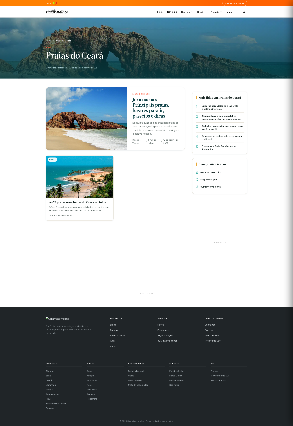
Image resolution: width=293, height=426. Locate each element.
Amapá (90, 375)
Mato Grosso (135, 380)
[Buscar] (244, 12)
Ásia (112, 340)
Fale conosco (212, 335)
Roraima (91, 394)
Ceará (49, 380)
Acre (89, 371)
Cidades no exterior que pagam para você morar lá (222, 128)
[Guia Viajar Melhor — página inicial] (57, 11)
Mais (229, 12)
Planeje (215, 12)
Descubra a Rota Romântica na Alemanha (219, 148)
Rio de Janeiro (176, 380)
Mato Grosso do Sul (138, 384)
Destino (185, 12)
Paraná (214, 371)
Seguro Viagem (208, 179)
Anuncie (209, 330)
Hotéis (160, 324)
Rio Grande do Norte (56, 403)
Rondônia (92, 389)
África (113, 346)
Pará (89, 384)
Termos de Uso (213, 340)
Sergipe (50, 408)
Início (160, 11)
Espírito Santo (176, 371)
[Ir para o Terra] (51, 3)
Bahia (48, 375)
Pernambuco (52, 394)
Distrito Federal (136, 371)
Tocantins (92, 398)
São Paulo (174, 384)
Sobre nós (210, 324)
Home (48, 40)
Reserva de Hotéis (210, 172)
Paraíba (49, 389)
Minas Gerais (176, 375)
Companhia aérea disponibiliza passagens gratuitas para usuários (221, 117)
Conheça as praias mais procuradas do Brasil (222, 138)
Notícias (172, 11)
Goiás (131, 375)
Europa (114, 330)
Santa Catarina (218, 380)
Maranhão (51, 384)
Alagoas (50, 371)
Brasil (200, 12)
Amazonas (92, 380)
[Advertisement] (219, 219)
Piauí (48, 398)
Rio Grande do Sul (220, 375)
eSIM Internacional (210, 186)
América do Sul (117, 335)
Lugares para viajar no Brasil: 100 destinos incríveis (220, 107)
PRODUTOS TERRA (235, 3)
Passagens (163, 330)
